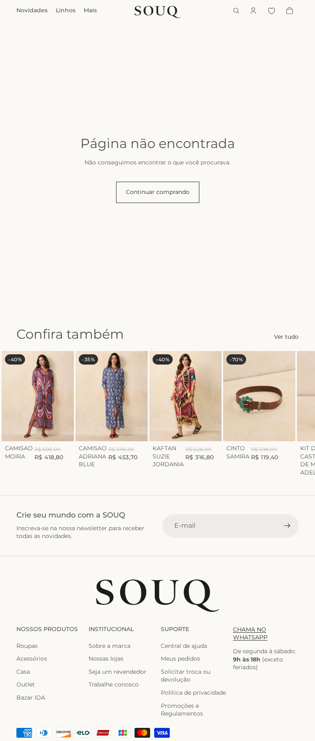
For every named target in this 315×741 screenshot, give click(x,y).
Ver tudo (286, 336)
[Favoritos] (271, 11)
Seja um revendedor (117, 671)
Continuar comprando (157, 192)
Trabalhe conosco (114, 684)
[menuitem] (90, 11)
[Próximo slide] (290, 414)
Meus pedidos (180, 658)
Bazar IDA (30, 697)
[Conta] (253, 11)
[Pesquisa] (236, 11)
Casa (23, 671)
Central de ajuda (184, 646)
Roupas (27, 646)
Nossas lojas (106, 658)
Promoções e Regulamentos (182, 710)
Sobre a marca (109, 646)
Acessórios (31, 658)
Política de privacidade (193, 692)
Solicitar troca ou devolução (185, 676)
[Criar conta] (287, 526)
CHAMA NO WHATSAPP (250, 633)
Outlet (25, 684)
